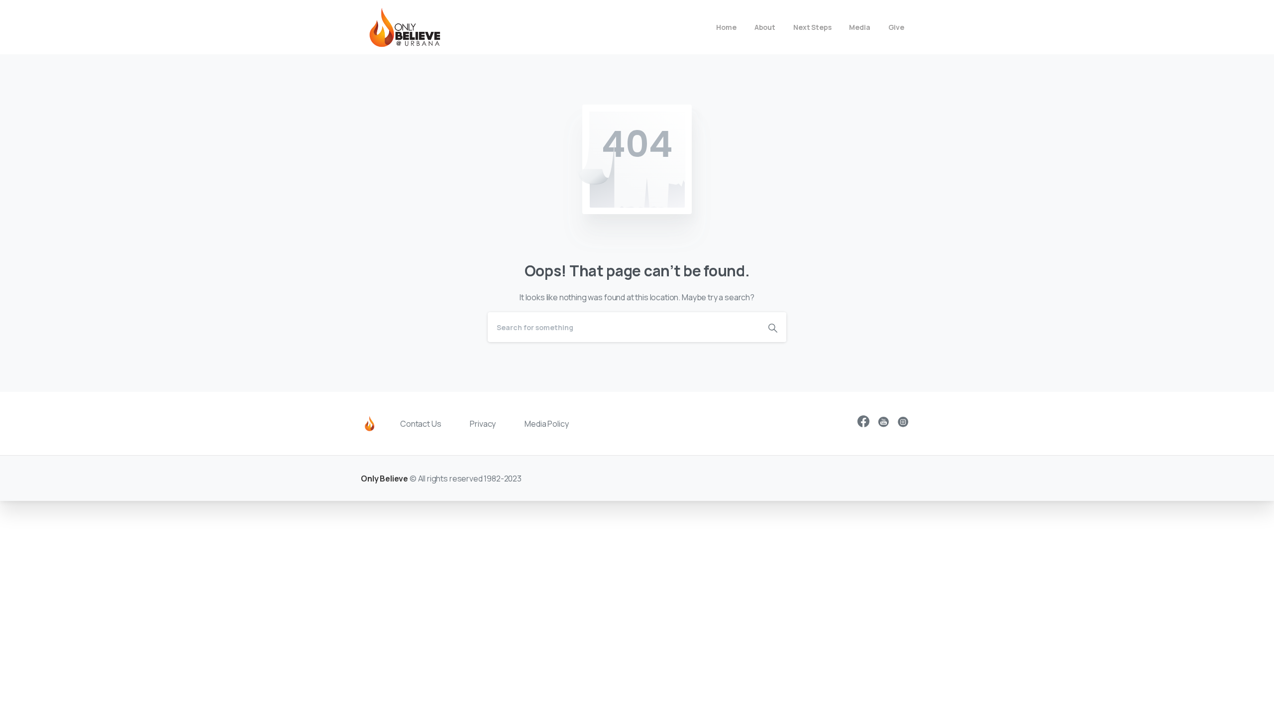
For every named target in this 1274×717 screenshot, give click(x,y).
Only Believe (384, 478)
